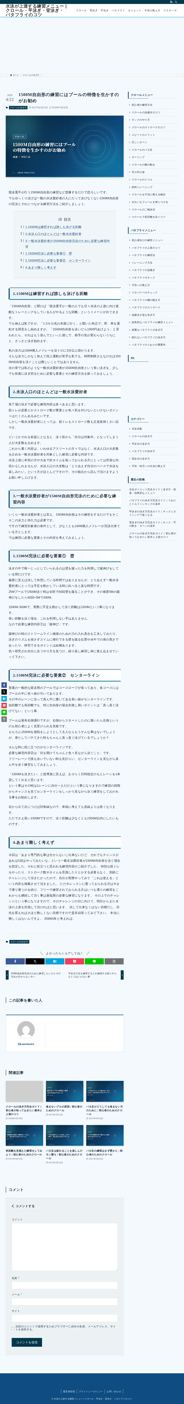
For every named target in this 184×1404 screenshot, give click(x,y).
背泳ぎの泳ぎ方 (141, 458)
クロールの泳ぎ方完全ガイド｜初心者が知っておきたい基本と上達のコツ (152, 535)
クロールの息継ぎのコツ (146, 112)
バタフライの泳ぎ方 (143, 451)
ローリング (138, 157)
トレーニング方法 (142, 262)
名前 (15, 1278)
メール (17, 1294)
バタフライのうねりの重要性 (148, 344)
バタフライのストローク (146, 307)
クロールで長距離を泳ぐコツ (148, 216)
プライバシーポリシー (91, 1391)
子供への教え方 (141, 285)
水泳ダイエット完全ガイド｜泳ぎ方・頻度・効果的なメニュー (152, 491)
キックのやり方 (141, 119)
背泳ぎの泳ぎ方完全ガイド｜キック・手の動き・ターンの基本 (152, 524)
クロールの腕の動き (143, 164)
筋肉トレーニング (142, 187)
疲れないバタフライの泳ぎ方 (148, 337)
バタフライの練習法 (143, 255)
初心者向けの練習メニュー (147, 240)
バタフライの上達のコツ (146, 247)
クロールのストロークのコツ (148, 127)
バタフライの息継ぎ (143, 270)
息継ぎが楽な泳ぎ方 (143, 314)
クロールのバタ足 (142, 149)
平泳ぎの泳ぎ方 (141, 443)
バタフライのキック (143, 277)
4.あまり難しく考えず (40, 267)
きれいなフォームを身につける (150, 202)
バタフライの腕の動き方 (146, 300)
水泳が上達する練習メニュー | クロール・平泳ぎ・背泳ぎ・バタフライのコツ (36, 10)
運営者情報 (69, 1391)
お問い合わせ (114, 1391)
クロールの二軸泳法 (143, 209)
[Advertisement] (92, 45)
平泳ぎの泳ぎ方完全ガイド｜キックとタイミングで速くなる (152, 513)
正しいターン (139, 142)
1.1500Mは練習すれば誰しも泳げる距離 (53, 227)
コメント (17, 1219)
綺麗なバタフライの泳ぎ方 (147, 329)
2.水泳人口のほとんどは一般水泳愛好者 (53, 234)
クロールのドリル (142, 179)
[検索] (176, 2)
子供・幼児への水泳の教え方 (148, 466)
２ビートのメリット (143, 134)
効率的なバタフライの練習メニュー (152, 322)
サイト (16, 1311)
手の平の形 (138, 172)
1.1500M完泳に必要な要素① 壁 (48, 253)
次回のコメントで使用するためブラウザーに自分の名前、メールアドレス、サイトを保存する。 (65, 1328)
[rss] (171, 2)
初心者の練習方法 (142, 104)
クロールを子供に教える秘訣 (148, 194)
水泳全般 (137, 428)
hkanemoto (26, 1044)
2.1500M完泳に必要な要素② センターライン (58, 260)
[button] (15, 961)
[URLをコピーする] (114, 961)
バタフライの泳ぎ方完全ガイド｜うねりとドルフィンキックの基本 (152, 502)
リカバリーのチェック (145, 292)
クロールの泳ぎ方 (18, 107)
